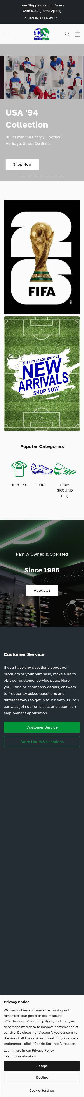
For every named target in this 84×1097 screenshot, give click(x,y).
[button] (42, 34)
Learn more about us (20, 1056)
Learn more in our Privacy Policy (29, 1050)
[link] (42, 18)
